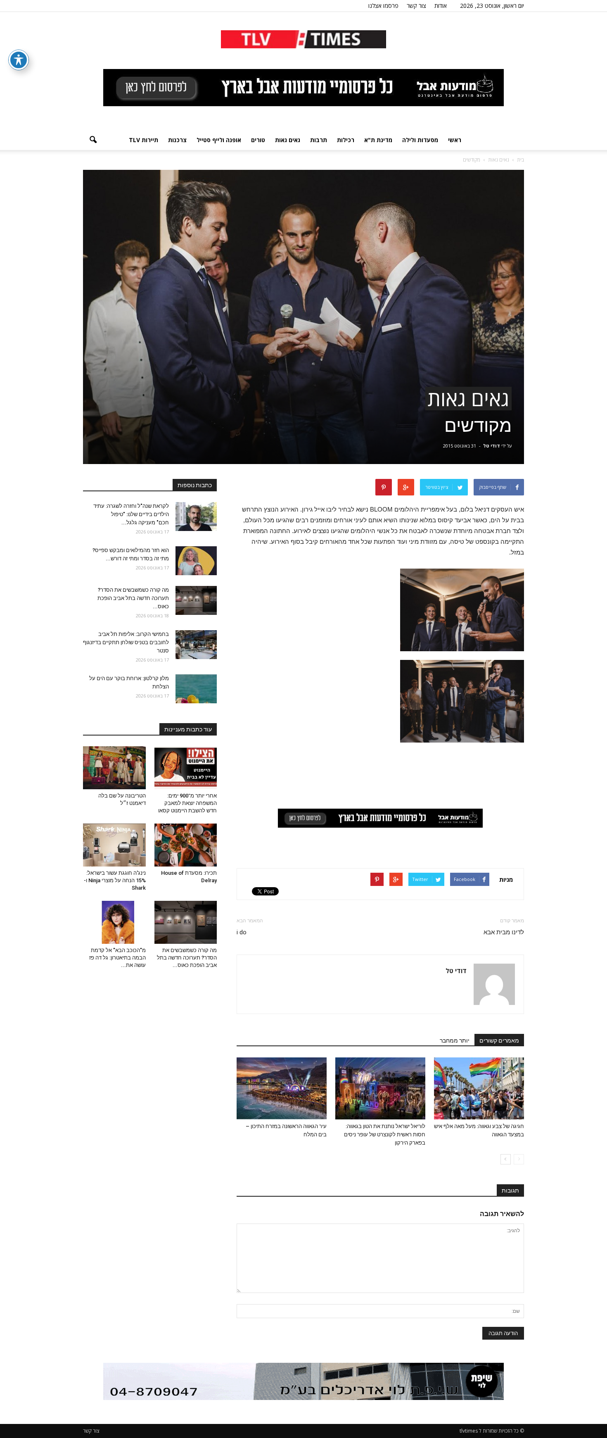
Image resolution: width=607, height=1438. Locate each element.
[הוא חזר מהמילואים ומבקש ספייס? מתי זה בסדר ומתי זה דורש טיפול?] (196, 560)
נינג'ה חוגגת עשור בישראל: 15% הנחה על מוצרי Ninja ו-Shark (115, 880)
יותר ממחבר (454, 1040)
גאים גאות (287, 140)
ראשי (454, 140)
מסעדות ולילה (420, 140)
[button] (93, 140)
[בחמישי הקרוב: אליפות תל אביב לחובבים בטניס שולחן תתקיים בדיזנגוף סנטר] (196, 644)
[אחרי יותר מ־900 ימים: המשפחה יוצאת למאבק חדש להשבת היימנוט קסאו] (185, 767)
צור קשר (416, 6)
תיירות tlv (143, 140)
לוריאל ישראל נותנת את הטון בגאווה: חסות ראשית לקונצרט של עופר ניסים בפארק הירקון (384, 1134)
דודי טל (491, 446)
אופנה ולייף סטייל (219, 140)
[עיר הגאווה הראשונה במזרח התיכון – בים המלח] (282, 1088)
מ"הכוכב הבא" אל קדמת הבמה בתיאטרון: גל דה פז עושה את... (117, 957)
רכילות (345, 140)
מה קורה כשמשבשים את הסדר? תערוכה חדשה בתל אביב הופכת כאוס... (133, 598)
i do (242, 932)
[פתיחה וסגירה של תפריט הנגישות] (18, 60)
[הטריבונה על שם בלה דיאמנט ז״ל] (114, 767)
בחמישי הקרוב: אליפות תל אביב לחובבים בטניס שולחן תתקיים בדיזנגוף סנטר (126, 642)
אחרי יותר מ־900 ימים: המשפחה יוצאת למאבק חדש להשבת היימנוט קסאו (187, 803)
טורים (258, 140)
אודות (440, 6)
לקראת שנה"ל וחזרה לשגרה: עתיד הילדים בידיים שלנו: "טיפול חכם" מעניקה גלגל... (131, 514)
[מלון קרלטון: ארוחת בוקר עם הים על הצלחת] (196, 688)
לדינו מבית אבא (504, 932)
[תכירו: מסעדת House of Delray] (185, 845)
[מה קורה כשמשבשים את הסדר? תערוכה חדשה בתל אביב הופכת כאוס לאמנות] (196, 600)
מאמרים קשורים (499, 1040)
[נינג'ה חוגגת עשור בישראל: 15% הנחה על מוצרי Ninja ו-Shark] (114, 845)
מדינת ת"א (378, 140)
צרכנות (177, 140)
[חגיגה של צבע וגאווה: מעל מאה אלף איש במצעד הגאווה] (479, 1088)
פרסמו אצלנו (383, 6)
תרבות (318, 140)
